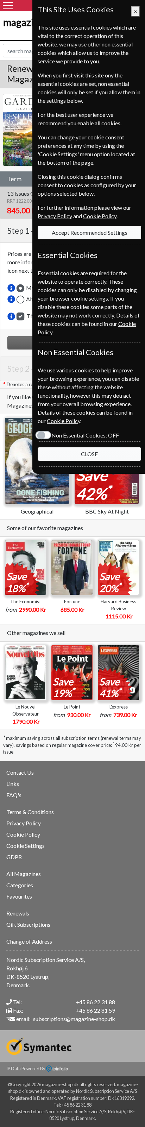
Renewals (17, 913)
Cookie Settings (25, 845)
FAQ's (13, 795)
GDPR (14, 857)
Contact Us (20, 772)
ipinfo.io (60, 1068)
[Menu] (8, 5)
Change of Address (29, 941)
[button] (11, 288)
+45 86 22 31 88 (95, 1002)
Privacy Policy (23, 823)
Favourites (19, 896)
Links (12, 783)
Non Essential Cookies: (85, 435)
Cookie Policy (23, 834)
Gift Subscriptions (28, 924)
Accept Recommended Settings (89, 232)
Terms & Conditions (30, 811)
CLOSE (89, 454)
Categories (19, 885)
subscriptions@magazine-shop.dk (74, 1018)
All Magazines (23, 873)
